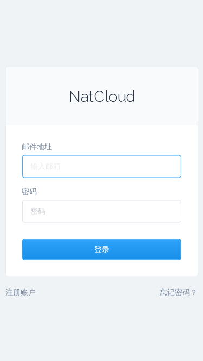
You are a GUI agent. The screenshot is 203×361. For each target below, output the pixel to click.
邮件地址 (37, 146)
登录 (101, 249)
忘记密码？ (179, 291)
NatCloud (102, 96)
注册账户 (20, 291)
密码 (29, 191)
